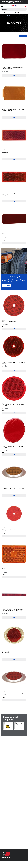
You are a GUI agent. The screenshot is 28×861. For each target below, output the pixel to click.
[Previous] (2, 706)
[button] (14, 6)
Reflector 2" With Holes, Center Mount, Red (10, 529)
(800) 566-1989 (15, 1)
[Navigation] (2, 6)
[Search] (2, 9)
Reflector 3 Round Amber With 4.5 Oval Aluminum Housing (13, 488)
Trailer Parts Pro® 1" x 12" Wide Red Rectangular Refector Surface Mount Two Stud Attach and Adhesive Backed (12, 610)
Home (3, 15)
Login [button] (18, 12)
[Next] (13, 706)
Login (14, 75)
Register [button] (5, 12)
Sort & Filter (23, 36)
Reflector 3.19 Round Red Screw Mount (9, 321)
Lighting (8, 15)
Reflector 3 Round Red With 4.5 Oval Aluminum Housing (12, 693)
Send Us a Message (14, 2)
